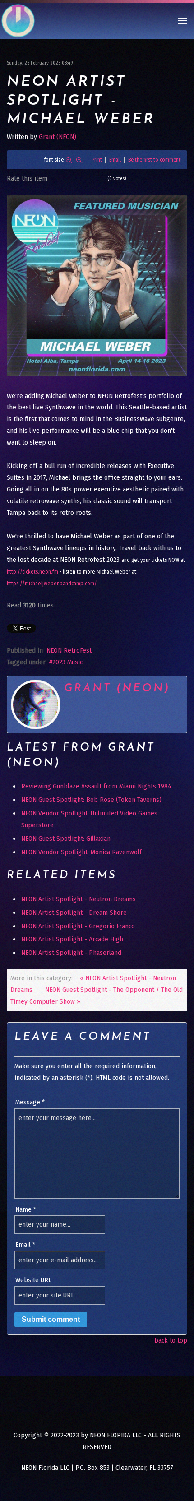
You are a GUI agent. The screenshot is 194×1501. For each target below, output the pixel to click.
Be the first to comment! (155, 160)
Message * (30, 1102)
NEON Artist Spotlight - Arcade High (72, 939)
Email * (25, 1245)
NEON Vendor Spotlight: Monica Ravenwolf (81, 852)
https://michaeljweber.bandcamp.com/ (52, 583)
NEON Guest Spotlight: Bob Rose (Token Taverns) (91, 800)
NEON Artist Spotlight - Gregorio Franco (78, 926)
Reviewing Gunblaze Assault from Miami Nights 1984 (96, 786)
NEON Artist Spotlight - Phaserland (71, 953)
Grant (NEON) (57, 137)
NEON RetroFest (69, 650)
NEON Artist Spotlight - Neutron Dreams (78, 899)
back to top (170, 1340)
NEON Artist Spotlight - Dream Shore (74, 912)
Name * (25, 1209)
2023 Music (67, 662)
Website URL (33, 1280)
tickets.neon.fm (32, 572)
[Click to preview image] (97, 285)
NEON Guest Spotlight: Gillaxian (66, 838)
